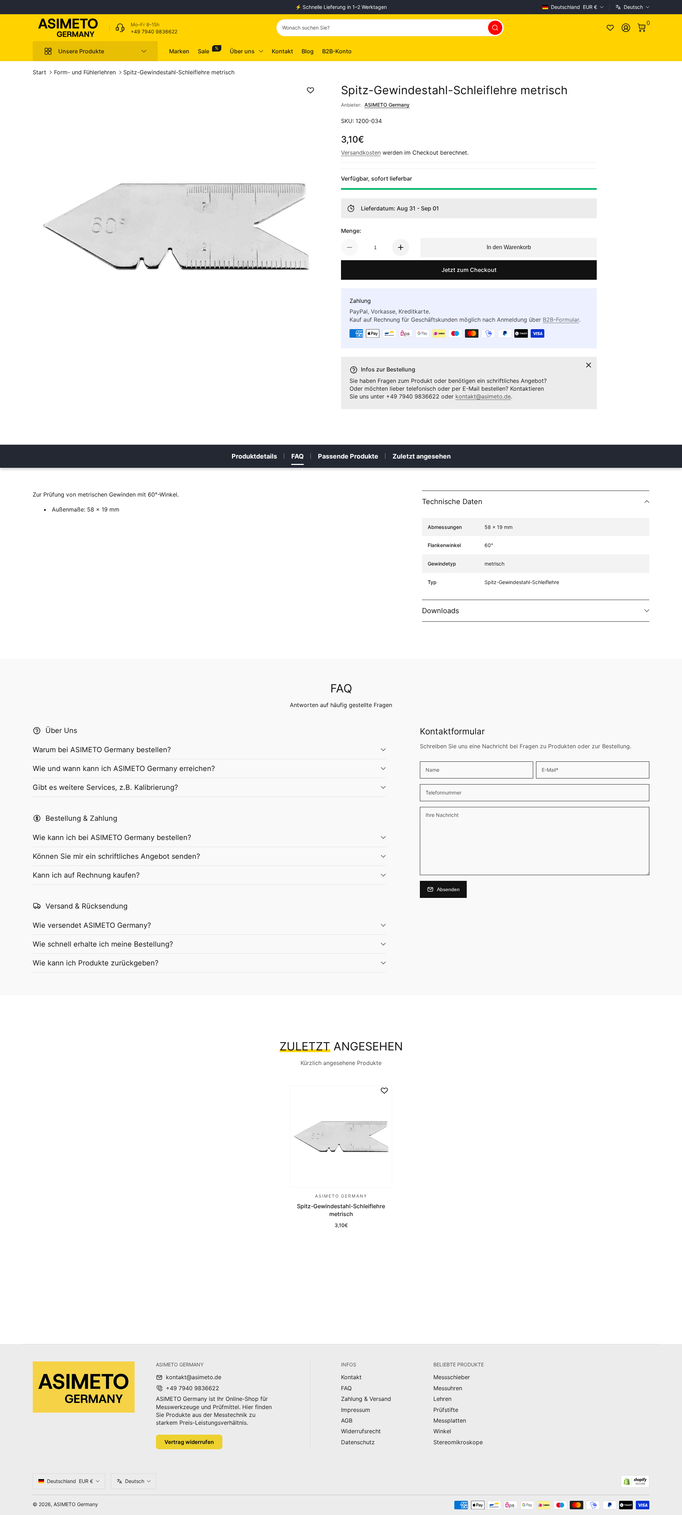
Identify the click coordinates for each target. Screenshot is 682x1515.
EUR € (574, 7)
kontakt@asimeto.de (483, 396)
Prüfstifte (445, 1409)
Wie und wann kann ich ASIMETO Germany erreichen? (124, 768)
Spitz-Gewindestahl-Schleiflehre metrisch (178, 72)
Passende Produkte (348, 456)
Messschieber (451, 1377)
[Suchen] (495, 28)
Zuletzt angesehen (422, 456)
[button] (641, 28)
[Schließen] (588, 365)
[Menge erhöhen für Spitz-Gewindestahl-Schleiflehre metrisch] (400, 247)
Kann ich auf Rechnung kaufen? (86, 875)
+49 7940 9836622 (192, 1388)
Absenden (448, 889)
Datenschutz (358, 1442)
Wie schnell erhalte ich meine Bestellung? (103, 944)
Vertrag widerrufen (189, 1442)
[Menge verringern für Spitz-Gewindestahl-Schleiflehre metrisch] (349, 247)
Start (39, 72)
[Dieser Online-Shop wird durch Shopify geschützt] (635, 1481)
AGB (346, 1420)
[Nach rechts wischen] (449, 7)
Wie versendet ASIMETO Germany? (92, 925)
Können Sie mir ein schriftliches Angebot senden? (116, 856)
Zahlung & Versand (366, 1398)
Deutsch (633, 7)
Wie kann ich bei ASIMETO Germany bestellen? (112, 837)
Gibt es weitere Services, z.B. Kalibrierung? (105, 787)
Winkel (442, 1431)
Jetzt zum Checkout (469, 269)
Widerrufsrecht (361, 1431)
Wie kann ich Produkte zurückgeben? (95, 963)
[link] (143, 27)
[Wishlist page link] (610, 27)
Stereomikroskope (458, 1442)
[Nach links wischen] (233, 7)
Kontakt (351, 1377)
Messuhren (447, 1388)
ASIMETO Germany (387, 105)
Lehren (442, 1398)
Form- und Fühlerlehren (85, 72)
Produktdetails (254, 456)
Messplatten (449, 1420)
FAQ (297, 456)
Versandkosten (361, 152)
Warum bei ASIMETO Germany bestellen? (102, 749)
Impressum (355, 1409)
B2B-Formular (561, 319)
